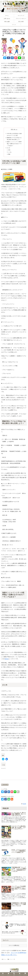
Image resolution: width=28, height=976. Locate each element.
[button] (25, 602)
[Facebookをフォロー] (5, 799)
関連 (9, 154)
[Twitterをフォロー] (2, 799)
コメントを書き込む (14, 945)
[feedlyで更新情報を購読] (8, 799)
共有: (9, 150)
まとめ (8, 147)
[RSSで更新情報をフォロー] (12, 799)
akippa (6, 658)
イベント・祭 (5, 784)
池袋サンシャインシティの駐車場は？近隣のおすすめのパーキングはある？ (14, 143)
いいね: (10, 152)
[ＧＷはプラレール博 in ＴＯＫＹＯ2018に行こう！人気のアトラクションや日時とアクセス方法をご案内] (12, 57)
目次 (12, 129)
